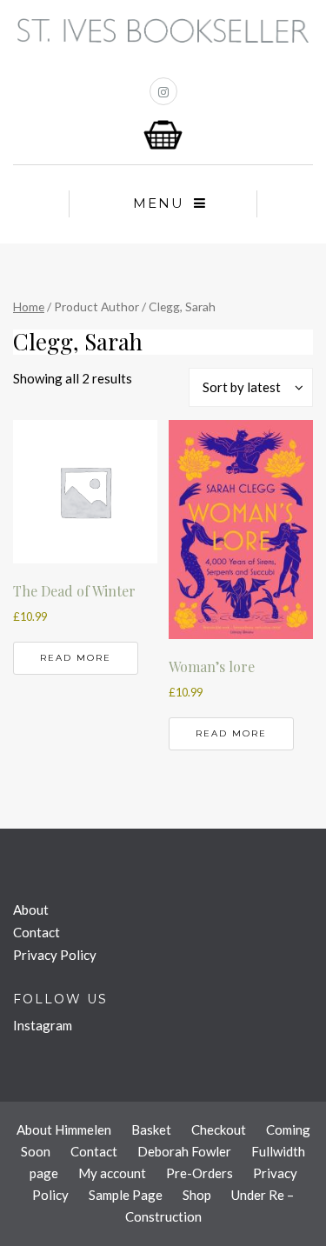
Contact (36, 932)
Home (28, 306)
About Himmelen (64, 1129)
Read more (75, 657)
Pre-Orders (199, 1173)
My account (112, 1173)
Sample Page (126, 1195)
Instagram (42, 1025)
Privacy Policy (54, 955)
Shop (197, 1195)
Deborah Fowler (184, 1151)
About (31, 909)
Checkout (218, 1129)
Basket (151, 1129)
